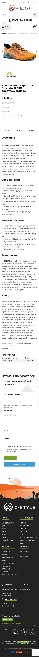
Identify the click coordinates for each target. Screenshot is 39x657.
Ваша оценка (8, 411)
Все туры (23, 523)
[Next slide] (36, 51)
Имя (6, 431)
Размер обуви (5, 112)
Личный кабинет (7, 552)
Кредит (4, 531)
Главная (4, 33)
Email (6, 439)
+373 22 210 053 (24, 557)
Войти (4, 560)
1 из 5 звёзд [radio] (5, 415)
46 (33, 361)
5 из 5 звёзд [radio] (15, 415)
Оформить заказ (7, 557)
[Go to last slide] (3, 51)
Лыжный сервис (7, 540)
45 (30, 361)
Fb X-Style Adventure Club (28, 537)
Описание (7, 130)
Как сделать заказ (8, 523)
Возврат (4, 534)
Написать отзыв (7, 619)
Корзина (4, 554)
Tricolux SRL (20, 648)
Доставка (5, 526)
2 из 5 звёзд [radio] (8, 415)
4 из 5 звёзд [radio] (13, 415)
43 (25, 361)
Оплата (4, 529)
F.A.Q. (21, 534)
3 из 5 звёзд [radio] (10, 415)
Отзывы (31, 130)
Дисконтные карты (8, 563)
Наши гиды (23, 531)
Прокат (4, 537)
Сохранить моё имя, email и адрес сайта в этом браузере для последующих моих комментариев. (20, 449)
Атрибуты (19, 130)
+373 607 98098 (24, 552)
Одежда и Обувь (11, 33)
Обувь (19, 33)
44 (28, 361)
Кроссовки (25, 33)
